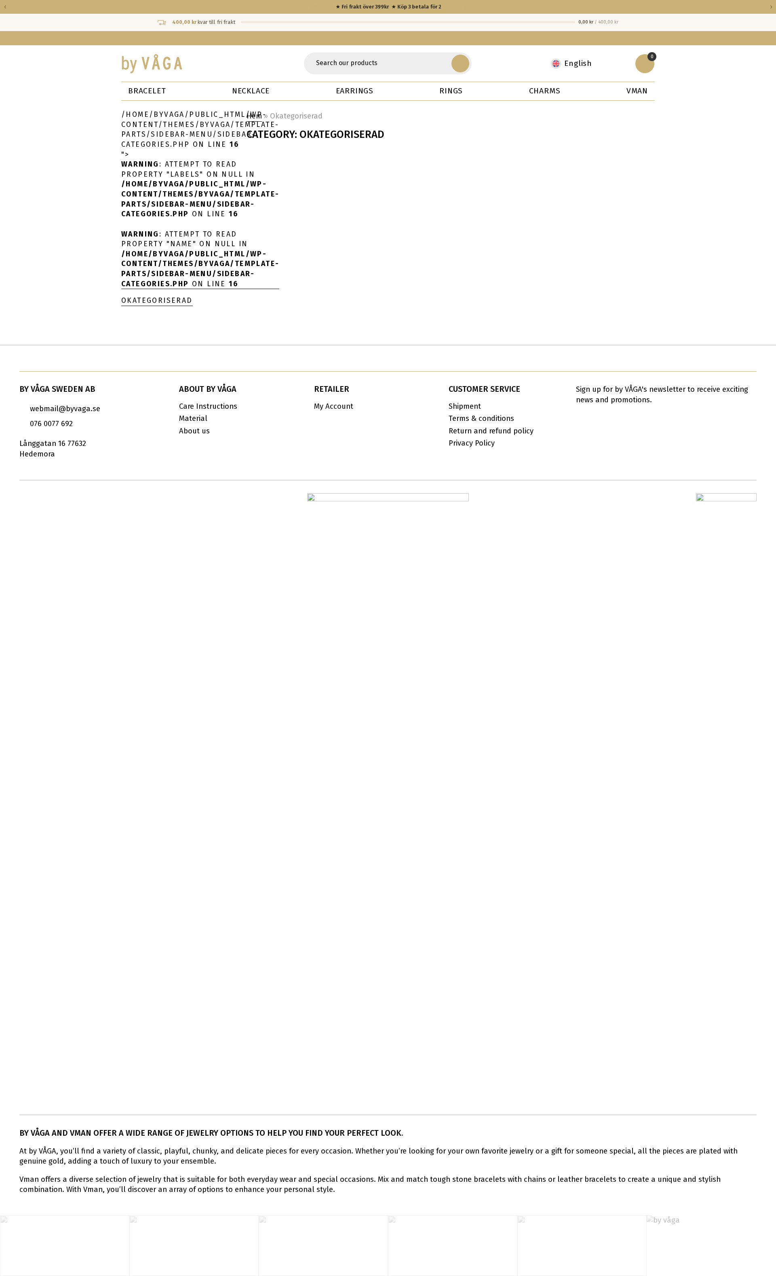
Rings (451, 90)
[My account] (618, 63)
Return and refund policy (491, 431)
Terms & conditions (481, 418)
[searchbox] (378, 63)
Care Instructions (208, 406)
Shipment (465, 406)
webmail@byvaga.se (65, 408)
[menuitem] (575, 64)
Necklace (251, 90)
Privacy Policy (472, 443)
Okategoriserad (157, 300)
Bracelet (147, 90)
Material (193, 418)
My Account (333, 406)
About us (194, 431)
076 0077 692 (51, 423)
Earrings (354, 90)
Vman (637, 90)
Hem (254, 116)
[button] (460, 63)
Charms (545, 90)
